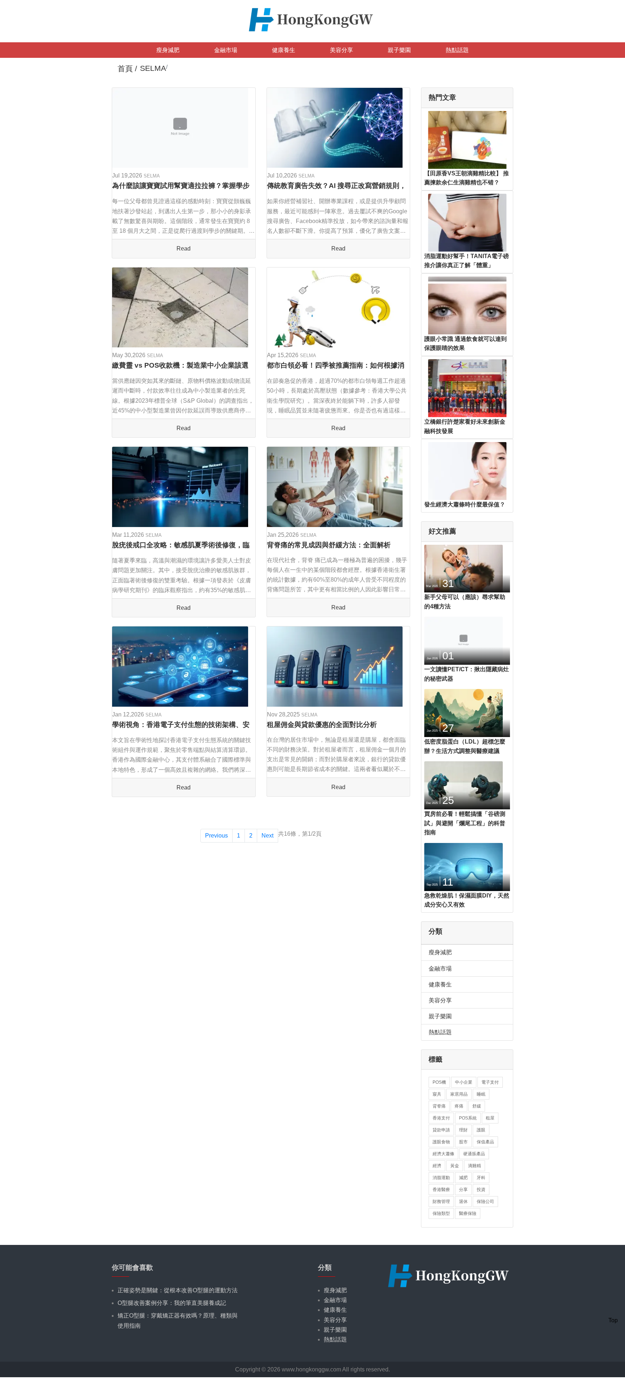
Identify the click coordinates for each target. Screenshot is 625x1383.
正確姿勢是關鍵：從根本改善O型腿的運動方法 (178, 1290)
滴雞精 (474, 1165)
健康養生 (283, 50)
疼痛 (459, 1106)
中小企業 (463, 1082)
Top (613, 1320)
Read (184, 248)
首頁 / (127, 68)
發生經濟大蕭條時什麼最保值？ (464, 504)
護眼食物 (441, 1141)
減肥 (463, 1177)
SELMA (152, 176)
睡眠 (481, 1094)
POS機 (439, 1082)
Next (267, 835)
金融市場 (225, 50)
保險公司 (485, 1201)
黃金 (454, 1165)
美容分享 (341, 50)
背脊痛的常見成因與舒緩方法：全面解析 (329, 545)
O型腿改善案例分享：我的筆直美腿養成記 (172, 1303)
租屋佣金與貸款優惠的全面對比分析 (322, 724)
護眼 (481, 1129)
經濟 (437, 1165)
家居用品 (459, 1094)
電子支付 (490, 1082)
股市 (463, 1141)
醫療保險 (467, 1213)
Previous (216, 835)
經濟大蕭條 (443, 1153)
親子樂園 (399, 50)
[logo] (312, 19)
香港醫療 (441, 1189)
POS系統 (468, 1118)
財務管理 (441, 1201)
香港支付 (441, 1118)
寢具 (437, 1094)
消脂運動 (441, 1177)
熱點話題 (457, 50)
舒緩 (476, 1106)
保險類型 (441, 1213)
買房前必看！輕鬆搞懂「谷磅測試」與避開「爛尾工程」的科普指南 (464, 823)
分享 (463, 1189)
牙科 (481, 1177)
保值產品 (485, 1141)
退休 (463, 1201)
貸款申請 (441, 1129)
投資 (481, 1189)
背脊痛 (439, 1106)
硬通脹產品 (474, 1153)
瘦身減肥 (167, 50)
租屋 (490, 1118)
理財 (463, 1129)
